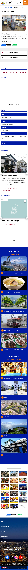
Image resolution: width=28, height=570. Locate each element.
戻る (14, 240)
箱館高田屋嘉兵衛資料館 (9, 176)
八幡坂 (5, 397)
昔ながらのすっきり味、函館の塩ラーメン (14, 292)
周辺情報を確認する (14, 104)
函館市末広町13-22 (6, 41)
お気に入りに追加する (14, 52)
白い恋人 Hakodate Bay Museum (12, 455)
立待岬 (5, 435)
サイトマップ (18, 549)
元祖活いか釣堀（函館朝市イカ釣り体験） (14, 378)
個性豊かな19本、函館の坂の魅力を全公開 (14, 311)
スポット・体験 (8, 7)
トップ (2, 7)
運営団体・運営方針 (8, 549)
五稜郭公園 (6, 416)
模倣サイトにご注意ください (14, 547)
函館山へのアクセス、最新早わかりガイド (14, 273)
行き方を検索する (14, 57)
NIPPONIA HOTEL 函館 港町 (10, 221)
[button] (1, 173)
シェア (3, 44)
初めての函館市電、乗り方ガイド (12, 330)
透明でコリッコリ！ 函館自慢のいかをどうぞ (14, 349)
